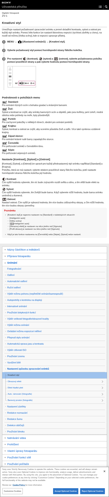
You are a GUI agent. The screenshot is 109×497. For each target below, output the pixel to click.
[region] (54, 482)
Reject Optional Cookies (92, 491)
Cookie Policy (19, 485)
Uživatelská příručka (14, 6)
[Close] (104, 471)
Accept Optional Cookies (66, 491)
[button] (106, 7)
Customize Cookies (12, 491)
